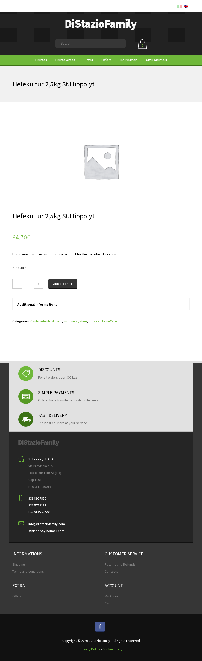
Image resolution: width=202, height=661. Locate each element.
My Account (113, 596)
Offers (106, 59)
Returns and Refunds (120, 564)
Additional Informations (37, 304)
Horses (41, 59)
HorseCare (109, 321)
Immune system (75, 321)
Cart (108, 603)
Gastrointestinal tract (46, 321)
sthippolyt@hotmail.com (46, 531)
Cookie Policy (112, 649)
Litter (88, 59)
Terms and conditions (28, 571)
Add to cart (62, 284)
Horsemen (128, 59)
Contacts (111, 571)
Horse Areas (65, 59)
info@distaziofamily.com (46, 524)
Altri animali (156, 59)
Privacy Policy (90, 649)
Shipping (18, 564)
